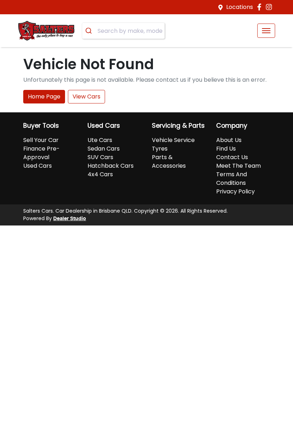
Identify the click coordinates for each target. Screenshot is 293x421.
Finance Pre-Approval (41, 152)
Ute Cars (100, 140)
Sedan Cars (104, 148)
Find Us (226, 148)
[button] (266, 31)
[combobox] (123, 30)
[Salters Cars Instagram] (270, 7)
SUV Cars (100, 157)
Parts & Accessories (169, 161)
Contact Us (232, 157)
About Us (229, 140)
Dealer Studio (69, 218)
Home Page (44, 96)
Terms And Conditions (231, 178)
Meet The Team (238, 166)
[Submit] (90, 31)
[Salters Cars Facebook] (260, 7)
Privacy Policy (235, 191)
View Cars (86, 96)
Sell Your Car (41, 140)
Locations (239, 7)
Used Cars (37, 166)
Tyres (160, 148)
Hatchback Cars (111, 166)
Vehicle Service (173, 140)
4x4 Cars (100, 174)
